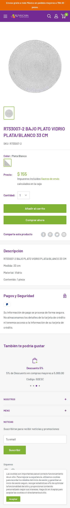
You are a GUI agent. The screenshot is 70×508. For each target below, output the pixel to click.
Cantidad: (9, 195)
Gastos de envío (50, 178)
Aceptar (13, 499)
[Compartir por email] (63, 234)
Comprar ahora (35, 220)
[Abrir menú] (5, 16)
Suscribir (14, 450)
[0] (63, 16)
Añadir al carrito (35, 208)
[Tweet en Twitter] (57, 234)
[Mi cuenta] (56, 16)
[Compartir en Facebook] (43, 234)
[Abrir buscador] (49, 16)
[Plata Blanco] (7, 163)
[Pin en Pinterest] (50, 234)
